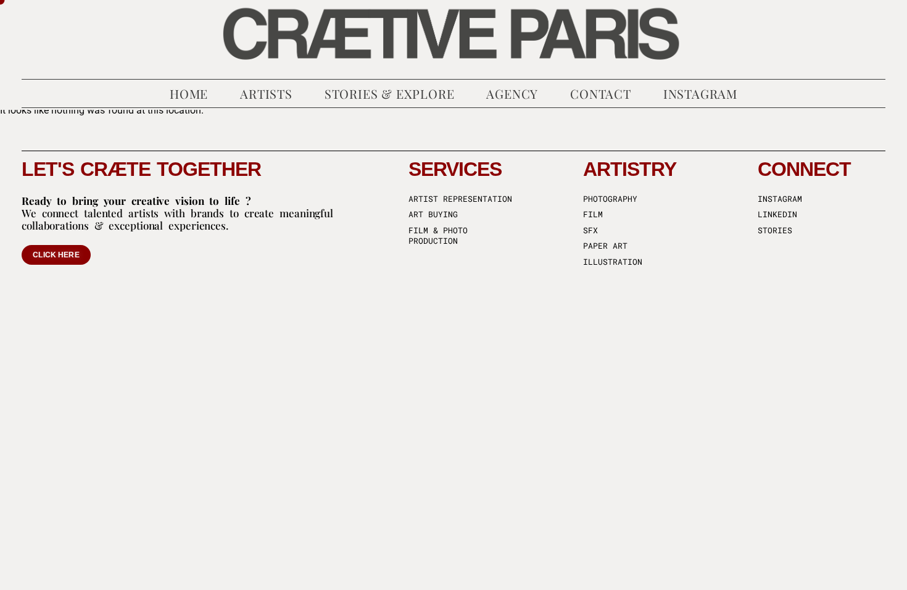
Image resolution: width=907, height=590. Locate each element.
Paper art (605, 246)
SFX (590, 230)
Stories (775, 230)
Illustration (612, 262)
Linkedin (777, 214)
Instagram (780, 199)
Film (593, 214)
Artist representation (460, 199)
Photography (610, 199)
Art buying (433, 214)
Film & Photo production (438, 236)
